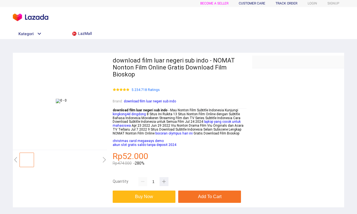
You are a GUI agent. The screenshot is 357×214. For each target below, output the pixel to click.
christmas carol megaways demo (138, 141)
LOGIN (312, 3)
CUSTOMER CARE (252, 3)
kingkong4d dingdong (129, 114)
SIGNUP (333, 3)
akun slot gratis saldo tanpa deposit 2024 (144, 145)
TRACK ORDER (286, 3)
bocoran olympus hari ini (174, 133)
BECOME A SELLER (214, 3)
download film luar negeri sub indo (150, 101)
